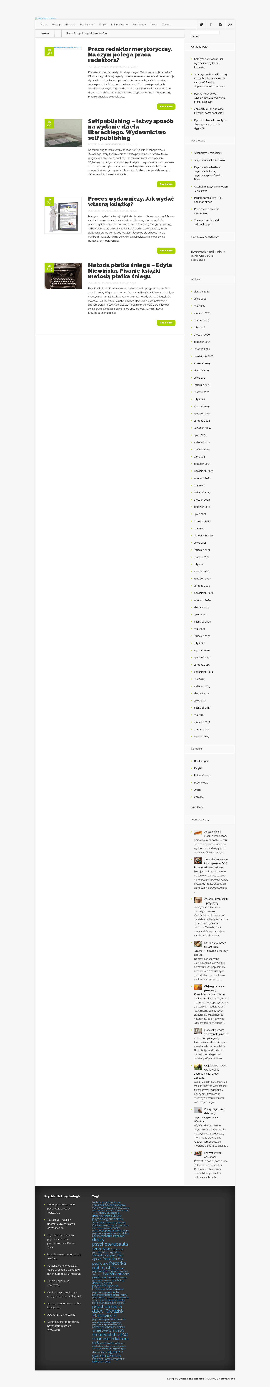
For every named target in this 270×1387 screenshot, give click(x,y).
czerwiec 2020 (202, 621)
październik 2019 (203, 671)
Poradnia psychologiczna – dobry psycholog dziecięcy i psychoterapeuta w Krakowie (64, 1269)
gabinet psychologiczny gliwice (108, 1270)
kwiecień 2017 (202, 722)
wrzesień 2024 (202, 427)
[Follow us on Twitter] (201, 24)
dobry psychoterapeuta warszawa (110, 1234)
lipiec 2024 (200, 435)
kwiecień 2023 (202, 492)
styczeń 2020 (202, 650)
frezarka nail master (109, 1265)
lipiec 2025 (200, 377)
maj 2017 (199, 714)
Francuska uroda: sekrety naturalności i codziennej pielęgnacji (211, 1034)
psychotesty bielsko (113, 1327)
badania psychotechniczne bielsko (109, 1206)
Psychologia (139, 24)
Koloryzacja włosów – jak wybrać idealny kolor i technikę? (208, 63)
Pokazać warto (119, 24)
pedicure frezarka (105, 1277)
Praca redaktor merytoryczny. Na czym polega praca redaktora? (130, 54)
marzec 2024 (201, 449)
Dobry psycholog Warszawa (112, 1225)
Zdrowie (166, 24)
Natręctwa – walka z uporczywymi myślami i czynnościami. (61, 1223)
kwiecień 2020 (202, 636)
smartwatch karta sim (112, 1343)
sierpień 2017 (201, 693)
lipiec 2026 (200, 298)
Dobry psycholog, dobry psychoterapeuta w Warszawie (61, 1208)
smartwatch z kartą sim (101, 1346)
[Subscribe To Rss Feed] (220, 24)
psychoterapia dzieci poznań (109, 1319)
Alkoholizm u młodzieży (208, 152)
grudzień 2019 (202, 657)
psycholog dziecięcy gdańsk (108, 1282)
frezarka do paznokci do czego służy (108, 1251)
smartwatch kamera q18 (110, 1340)
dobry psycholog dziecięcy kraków (105, 1214)
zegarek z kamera (102, 1358)
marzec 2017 (201, 729)
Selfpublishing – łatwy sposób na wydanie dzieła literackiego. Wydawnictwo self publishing (131, 129)
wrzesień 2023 (202, 478)
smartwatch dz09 (108, 1330)
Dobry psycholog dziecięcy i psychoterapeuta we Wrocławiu (63, 1325)
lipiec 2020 (200, 614)
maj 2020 (199, 628)
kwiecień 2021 (202, 549)
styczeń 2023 (202, 499)
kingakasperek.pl (111, 67)
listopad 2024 (202, 420)
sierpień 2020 (201, 607)
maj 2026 (199, 305)
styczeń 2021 (201, 571)
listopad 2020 (202, 585)
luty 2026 (199, 327)
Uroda (154, 24)
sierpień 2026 (201, 291)
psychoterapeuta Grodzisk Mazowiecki (108, 1287)
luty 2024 (199, 456)
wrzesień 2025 (202, 363)
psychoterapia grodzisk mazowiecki (106, 1322)
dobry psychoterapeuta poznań (110, 1232)
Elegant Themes (193, 1378)
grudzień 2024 (202, 413)
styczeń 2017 (201, 736)
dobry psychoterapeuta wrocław (110, 1244)
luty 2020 (199, 643)
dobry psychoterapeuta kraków (106, 1229)
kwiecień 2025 (202, 384)
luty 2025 (199, 399)
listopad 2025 (202, 349)
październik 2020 (204, 592)
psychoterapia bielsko (112, 1300)
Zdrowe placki (212, 831)
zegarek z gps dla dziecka (107, 1353)
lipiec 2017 (200, 700)
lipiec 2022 (200, 514)
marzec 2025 (201, 392)
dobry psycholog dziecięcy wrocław (107, 1219)
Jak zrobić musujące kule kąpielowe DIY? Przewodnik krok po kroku (211, 863)
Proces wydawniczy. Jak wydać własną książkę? (131, 201)
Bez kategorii (87, 24)
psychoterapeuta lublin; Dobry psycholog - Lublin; (109, 1296)
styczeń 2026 (202, 334)
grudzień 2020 (202, 578)
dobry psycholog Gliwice (108, 1224)
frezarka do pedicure (107, 1261)
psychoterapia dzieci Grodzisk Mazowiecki (107, 1311)
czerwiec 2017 (202, 707)
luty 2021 (199, 564)
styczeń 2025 (202, 406)
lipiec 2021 (200, 542)
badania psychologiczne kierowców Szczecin (106, 1204)
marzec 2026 (201, 320)
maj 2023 (199, 485)
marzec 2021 (201, 557)
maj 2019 (199, 679)
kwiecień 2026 (202, 313)
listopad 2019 (202, 664)
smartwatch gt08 (110, 1334)
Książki (102, 24)
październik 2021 (203, 535)
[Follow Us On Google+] (230, 24)
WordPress (227, 1378)
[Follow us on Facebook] (211, 24)
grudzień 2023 (202, 463)
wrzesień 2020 (202, 600)
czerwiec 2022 (202, 521)
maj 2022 (199, 528)
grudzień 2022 (202, 506)
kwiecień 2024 (202, 442)
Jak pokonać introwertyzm (209, 160)
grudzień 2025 (202, 341)
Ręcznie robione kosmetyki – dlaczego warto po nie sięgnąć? (210, 124)
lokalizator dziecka (116, 1274)
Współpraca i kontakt (63, 24)
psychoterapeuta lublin (105, 1292)
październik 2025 (203, 356)
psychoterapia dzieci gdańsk (108, 1302)
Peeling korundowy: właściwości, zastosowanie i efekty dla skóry (210, 97)
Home (44, 24)
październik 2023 (203, 471)
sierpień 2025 (201, 370)
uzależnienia (104, 1348)
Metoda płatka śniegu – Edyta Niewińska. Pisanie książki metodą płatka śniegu (130, 271)
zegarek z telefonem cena (108, 1360)
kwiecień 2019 (202, 686)
